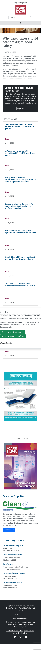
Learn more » (9, 530)
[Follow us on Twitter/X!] (20, 637)
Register (23, 3)
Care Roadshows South (12, 555)
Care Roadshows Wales (12, 582)
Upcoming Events (13, 540)
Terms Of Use (29, 631)
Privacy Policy (18, 631)
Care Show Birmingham (13, 545)
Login (16, 3)
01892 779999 (22, 614)
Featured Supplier (13, 496)
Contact (9, 631)
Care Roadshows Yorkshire (14, 573)
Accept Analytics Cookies (13, 336)
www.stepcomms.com (20, 618)
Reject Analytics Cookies (13, 332)
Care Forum (8, 564)
